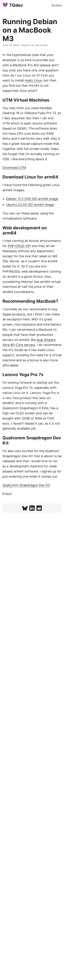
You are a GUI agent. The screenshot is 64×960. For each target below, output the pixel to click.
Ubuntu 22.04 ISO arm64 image (30, 204)
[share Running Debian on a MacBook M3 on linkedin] (32, 508)
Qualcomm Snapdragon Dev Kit (26, 485)
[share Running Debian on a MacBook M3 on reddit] (39, 508)
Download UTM (14, 167)
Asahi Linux (33, 80)
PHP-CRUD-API (19, 246)
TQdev (16, 5)
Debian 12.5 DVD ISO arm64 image (32, 199)
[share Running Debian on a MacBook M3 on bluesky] (25, 508)
